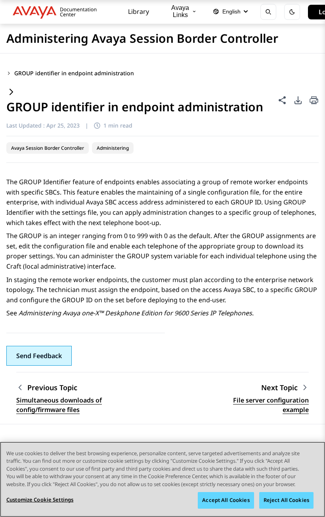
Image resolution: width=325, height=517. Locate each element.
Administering (113, 148)
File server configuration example (271, 405)
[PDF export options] (298, 100)
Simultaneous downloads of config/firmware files (59, 405)
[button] (39, 356)
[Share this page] (282, 100)
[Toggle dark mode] (292, 12)
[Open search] (268, 12)
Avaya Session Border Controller (47, 148)
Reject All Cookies (286, 500)
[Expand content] (11, 92)
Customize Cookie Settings (39, 499)
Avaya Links (180, 11)
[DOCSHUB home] (57, 12)
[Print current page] (314, 100)
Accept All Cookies (225, 500)
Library (138, 11)
